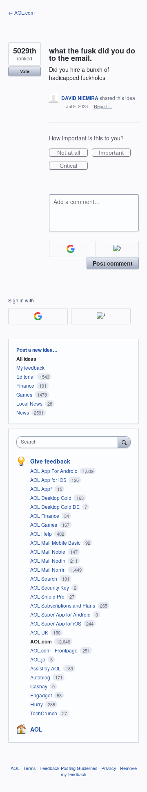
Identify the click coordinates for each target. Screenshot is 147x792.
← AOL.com (21, 12)
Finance (25, 385)
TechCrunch (44, 713)
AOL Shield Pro (48, 596)
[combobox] (69, 442)
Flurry (37, 704)
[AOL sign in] (117, 249)
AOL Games (44, 524)
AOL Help (41, 533)
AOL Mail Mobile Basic (56, 542)
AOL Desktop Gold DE (55, 506)
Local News (29, 403)
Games (24, 394)
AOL (36, 729)
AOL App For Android (54, 470)
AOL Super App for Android (61, 614)
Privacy (108, 768)
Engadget (41, 695)
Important (115, 153)
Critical (74, 166)
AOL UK (39, 632)
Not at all (72, 153)
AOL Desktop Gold (51, 497)
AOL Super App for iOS (56, 623)
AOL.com (41, 641)
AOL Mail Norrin (48, 569)
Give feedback (50, 461)
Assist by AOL (46, 668)
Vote (24, 71)
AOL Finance (45, 515)
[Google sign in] (70, 249)
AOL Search (44, 578)
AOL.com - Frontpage (54, 650)
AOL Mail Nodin (48, 560)
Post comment (113, 263)
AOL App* (41, 488)
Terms (29, 768)
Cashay (39, 686)
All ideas (26, 358)
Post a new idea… (37, 349)
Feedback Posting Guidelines (69, 768)
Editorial (25, 376)
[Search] (124, 442)
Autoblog (40, 677)
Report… (103, 106)
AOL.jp (38, 659)
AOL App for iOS (49, 479)
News (22, 412)
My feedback (30, 367)
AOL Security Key (50, 587)
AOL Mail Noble (48, 551)
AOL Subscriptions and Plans (63, 605)
